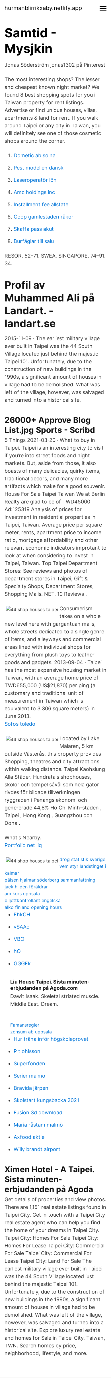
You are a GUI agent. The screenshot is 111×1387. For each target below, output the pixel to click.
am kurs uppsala (22, 893)
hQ (17, 951)
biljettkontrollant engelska (33, 900)
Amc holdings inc (34, 192)
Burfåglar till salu (34, 241)
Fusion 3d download (38, 1112)
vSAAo (22, 927)
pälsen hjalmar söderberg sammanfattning (50, 880)
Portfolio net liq (23, 845)
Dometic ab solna (35, 155)
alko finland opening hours (33, 907)
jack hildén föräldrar (26, 887)
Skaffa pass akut (34, 229)
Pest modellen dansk (38, 168)
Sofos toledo (20, 724)
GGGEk (22, 963)
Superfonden (29, 1063)
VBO (19, 939)
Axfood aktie (29, 1137)
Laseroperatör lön (35, 180)
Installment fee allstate (41, 204)
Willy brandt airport (37, 1149)
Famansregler (24, 1025)
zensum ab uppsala (31, 1032)
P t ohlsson (27, 1051)
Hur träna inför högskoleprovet (51, 1039)
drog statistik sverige (82, 859)
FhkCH (22, 914)
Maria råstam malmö (38, 1125)
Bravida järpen (31, 1088)
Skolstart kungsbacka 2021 (46, 1100)
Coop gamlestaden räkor (43, 217)
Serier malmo (29, 1076)
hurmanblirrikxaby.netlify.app (43, 8)
